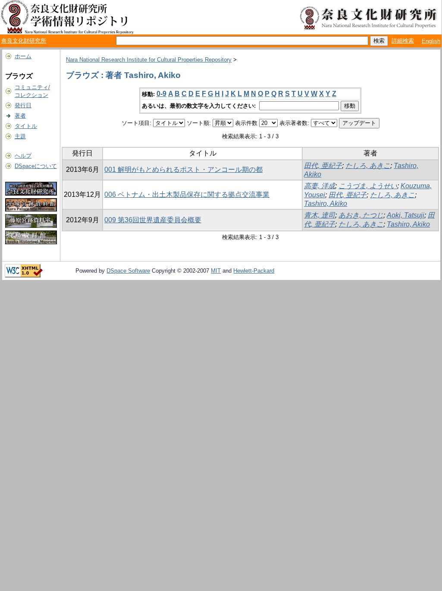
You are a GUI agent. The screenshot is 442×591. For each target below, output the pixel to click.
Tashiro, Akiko (325, 203)
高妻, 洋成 (319, 186)
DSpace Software (128, 271)
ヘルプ (23, 155)
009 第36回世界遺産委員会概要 (152, 220)
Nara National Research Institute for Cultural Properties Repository (149, 59)
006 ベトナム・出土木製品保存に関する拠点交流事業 (187, 194)
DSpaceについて (36, 166)
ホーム (23, 56)
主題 (20, 136)
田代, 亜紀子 (323, 165)
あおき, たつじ (361, 215)
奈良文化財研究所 (23, 40)
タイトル (26, 126)
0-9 (161, 93)
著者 (20, 115)
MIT (216, 271)
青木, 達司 (319, 215)
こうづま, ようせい (368, 186)
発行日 (23, 105)
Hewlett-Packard (253, 271)
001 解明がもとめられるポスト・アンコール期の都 (183, 169)
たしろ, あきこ (367, 165)
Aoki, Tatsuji (405, 215)
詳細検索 (403, 40)
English (431, 41)
